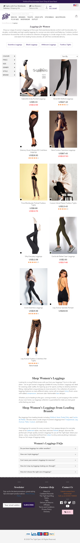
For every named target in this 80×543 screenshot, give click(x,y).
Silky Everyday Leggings (33, 256)
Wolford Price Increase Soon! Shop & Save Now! (40, 1)
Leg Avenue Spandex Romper (63, 308)
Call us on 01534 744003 (67, 496)
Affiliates (47, 505)
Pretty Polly (65, 417)
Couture (32, 422)
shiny (67, 391)
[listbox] (21, 94)
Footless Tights (65, 44)
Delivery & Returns (46, 502)
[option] (21, 93)
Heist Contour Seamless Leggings (63, 150)
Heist (58, 417)
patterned (30, 430)
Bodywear (9, 23)
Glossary (47, 511)
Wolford (53, 417)
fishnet (55, 430)
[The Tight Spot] (6, 16)
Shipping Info (15, 8)
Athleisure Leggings (48, 44)
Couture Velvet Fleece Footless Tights (63, 203)
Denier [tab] (5, 67)
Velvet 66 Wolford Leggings (63, 99)
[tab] (48, 448)
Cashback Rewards (47, 493)
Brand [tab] (6, 75)
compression (31, 393)
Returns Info (33, 8)
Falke (27, 422)
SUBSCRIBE (29, 504)
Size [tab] (4, 64)
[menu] (42, 18)
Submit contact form (67, 491)
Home (3, 23)
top (2, 531)
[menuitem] (14, 17)
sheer (49, 435)
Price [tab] (5, 60)
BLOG (68, 512)
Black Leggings (31, 44)
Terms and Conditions (46, 507)
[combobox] (22, 13)
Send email (68, 493)
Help (46, 500)
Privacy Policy (47, 509)
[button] (75, 5)
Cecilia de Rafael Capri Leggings (63, 256)
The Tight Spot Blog (47, 496)
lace (57, 393)
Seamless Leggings (15, 44)
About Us (46, 491)
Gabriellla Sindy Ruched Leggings (34, 99)
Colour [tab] (6, 56)
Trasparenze (69, 419)
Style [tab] (5, 71)
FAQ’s (46, 498)
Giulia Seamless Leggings (33, 308)
